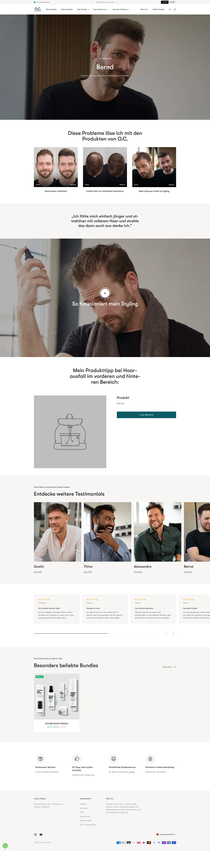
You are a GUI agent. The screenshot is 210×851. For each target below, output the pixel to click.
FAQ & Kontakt (158, 9)
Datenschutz (85, 816)
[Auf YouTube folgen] (40, 834)
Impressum (84, 808)
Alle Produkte (51, 9)
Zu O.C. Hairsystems (88, 825)
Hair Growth (82, 9)
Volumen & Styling (120, 9)
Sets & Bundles (67, 9)
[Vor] (117, 2)
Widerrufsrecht (86, 821)
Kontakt (132, 772)
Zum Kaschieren (99, 9)
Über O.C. (144, 9)
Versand (83, 804)
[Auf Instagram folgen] (35, 834)
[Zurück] (92, 2)
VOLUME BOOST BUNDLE (56, 723)
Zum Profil (38, 572)
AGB (82, 812)
